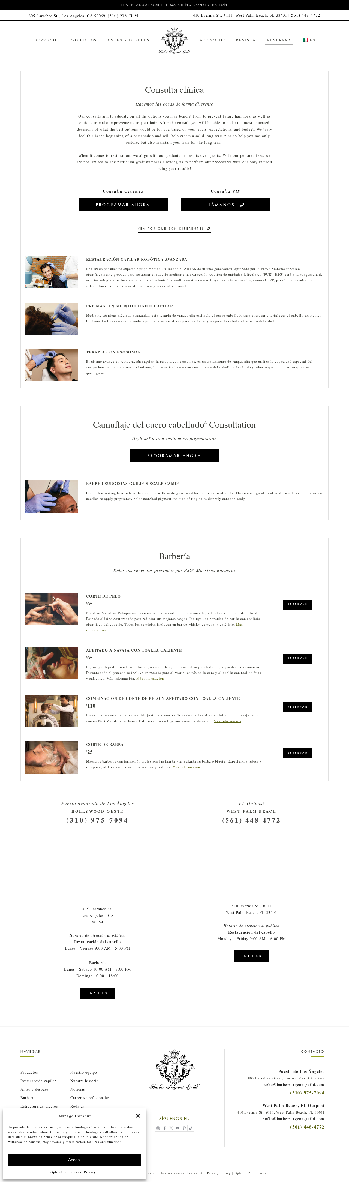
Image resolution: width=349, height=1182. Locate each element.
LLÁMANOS (220, 204)
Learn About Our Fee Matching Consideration (174, 5)
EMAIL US (98, 993)
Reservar (298, 604)
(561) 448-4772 (305, 15)
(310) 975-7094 (123, 15)
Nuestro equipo (83, 1072)
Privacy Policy (219, 1173)
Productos (29, 1072)
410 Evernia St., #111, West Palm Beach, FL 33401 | (241, 15)
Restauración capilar (38, 1080)
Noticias (77, 1089)
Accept (74, 1159)
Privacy (90, 1172)
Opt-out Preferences (250, 1173)
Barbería (27, 1097)
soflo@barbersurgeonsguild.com (293, 1118)
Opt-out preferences (65, 1172)
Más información (150, 678)
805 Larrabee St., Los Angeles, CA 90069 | (68, 15)
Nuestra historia (84, 1080)
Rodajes (77, 1106)
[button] (138, 1115)
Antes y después (34, 1089)
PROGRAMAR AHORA (123, 204)
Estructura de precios (39, 1106)
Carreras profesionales (89, 1097)
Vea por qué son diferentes (171, 228)
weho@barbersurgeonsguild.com (293, 1084)
